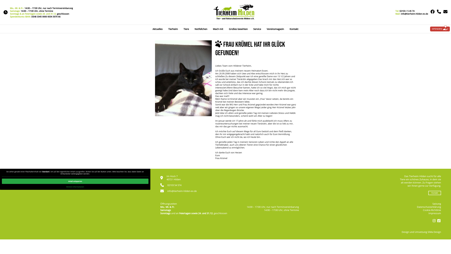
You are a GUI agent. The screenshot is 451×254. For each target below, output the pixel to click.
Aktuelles (158, 29)
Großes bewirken (238, 29)
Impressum (434, 213)
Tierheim (173, 29)
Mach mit (218, 29)
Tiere (186, 29)
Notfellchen (201, 29)
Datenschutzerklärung (429, 206)
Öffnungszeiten (168, 203)
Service (257, 29)
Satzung (436, 203)
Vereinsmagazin (275, 29)
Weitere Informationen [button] (75, 187)
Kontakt (294, 29)
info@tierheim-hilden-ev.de (182, 191)
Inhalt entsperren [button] (75, 181)
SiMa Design (434, 232)
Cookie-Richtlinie (432, 210)
